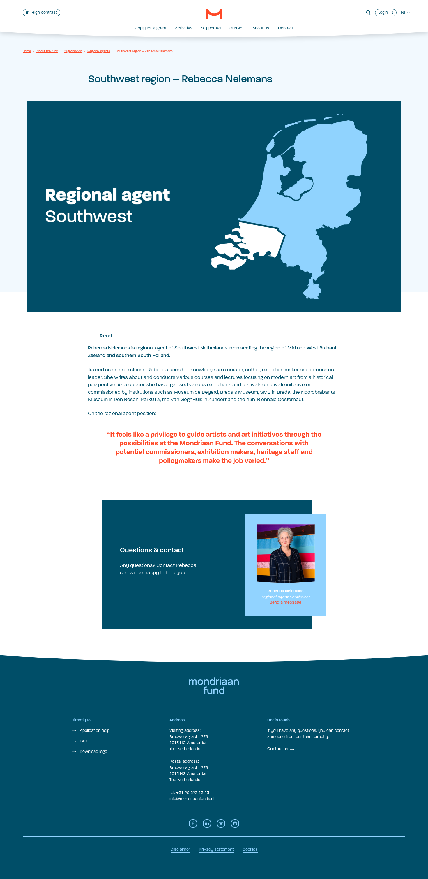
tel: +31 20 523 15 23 (189, 792)
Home (27, 51)
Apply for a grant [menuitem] (150, 28)
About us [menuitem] (260, 28)
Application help (94, 730)
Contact (285, 28)
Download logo (93, 751)
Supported (211, 28)
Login (383, 12)
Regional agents (98, 51)
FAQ (83, 741)
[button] (368, 12)
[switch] (41, 12)
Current (236, 28)
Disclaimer (180, 849)
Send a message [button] (285, 602)
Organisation (73, 51)
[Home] (214, 14)
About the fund (47, 51)
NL (403, 12)
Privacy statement (216, 849)
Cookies (250, 849)
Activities (183, 28)
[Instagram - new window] (235, 823)
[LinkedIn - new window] (207, 823)
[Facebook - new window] (193, 823)
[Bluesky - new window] (221, 823)
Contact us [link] (277, 749)
